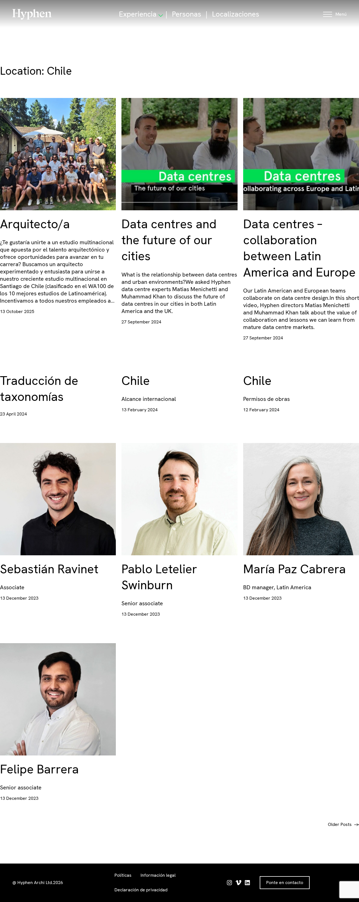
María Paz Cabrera (294, 569)
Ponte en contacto (284, 882)
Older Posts (343, 824)
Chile (135, 381)
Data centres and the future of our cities (169, 240)
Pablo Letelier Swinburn (159, 577)
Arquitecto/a (35, 224)
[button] (335, 14)
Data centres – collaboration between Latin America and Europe (299, 248)
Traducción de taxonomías (39, 389)
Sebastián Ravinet (49, 569)
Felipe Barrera (39, 769)
